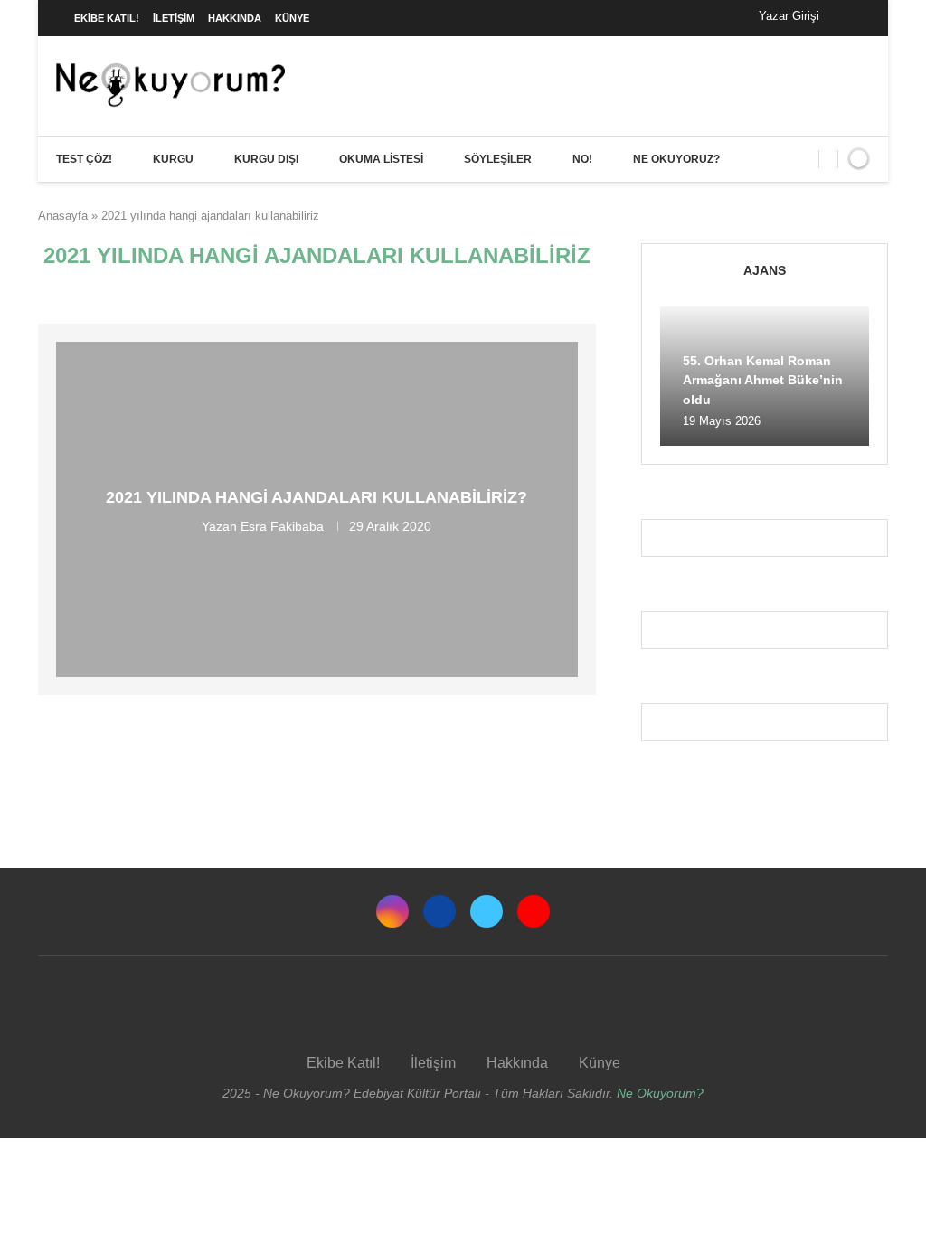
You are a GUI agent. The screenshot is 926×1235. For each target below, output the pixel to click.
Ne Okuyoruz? (676, 159)
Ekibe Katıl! (106, 18)
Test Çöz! (84, 159)
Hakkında (234, 18)
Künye (292, 18)
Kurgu (173, 159)
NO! (582, 159)
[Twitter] (486, 911)
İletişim (173, 18)
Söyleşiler (498, 159)
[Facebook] (851, 18)
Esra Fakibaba (282, 526)
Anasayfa (63, 215)
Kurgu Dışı (266, 159)
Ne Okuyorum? (660, 1093)
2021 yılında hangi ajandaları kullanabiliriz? (316, 497)
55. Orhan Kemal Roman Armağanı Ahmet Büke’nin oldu (763, 380)
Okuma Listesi (381, 159)
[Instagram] (392, 911)
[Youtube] (533, 911)
